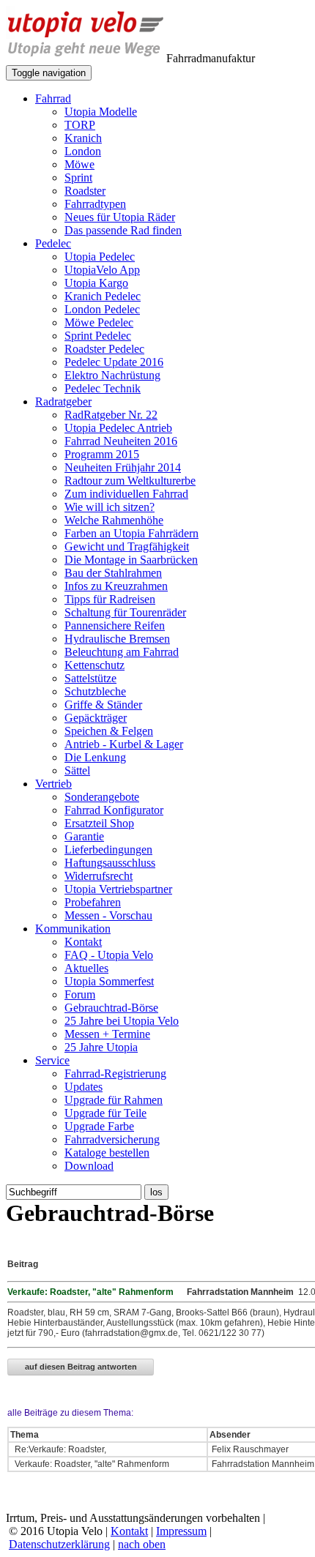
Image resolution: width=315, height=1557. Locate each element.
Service (52, 1060)
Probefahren (92, 902)
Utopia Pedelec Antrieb (118, 428)
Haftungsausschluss (109, 862)
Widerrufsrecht (98, 876)
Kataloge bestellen (106, 1152)
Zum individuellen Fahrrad (126, 494)
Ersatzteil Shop (99, 823)
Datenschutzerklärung (59, 1544)
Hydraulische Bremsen (117, 638)
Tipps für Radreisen (109, 599)
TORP (79, 125)
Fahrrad (53, 98)
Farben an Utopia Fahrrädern (131, 533)
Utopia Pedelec (99, 256)
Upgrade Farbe (99, 1126)
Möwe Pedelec (98, 322)
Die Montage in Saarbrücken (131, 559)
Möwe (79, 164)
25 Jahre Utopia (101, 1047)
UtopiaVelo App (102, 270)
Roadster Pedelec (104, 349)
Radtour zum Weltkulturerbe (130, 480)
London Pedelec (102, 309)
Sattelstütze (90, 678)
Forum (79, 994)
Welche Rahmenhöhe (113, 520)
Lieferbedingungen (108, 849)
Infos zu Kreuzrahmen (116, 586)
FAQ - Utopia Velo (108, 955)
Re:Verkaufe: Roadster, (60, 1449)
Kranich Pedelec (102, 296)
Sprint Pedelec (97, 335)
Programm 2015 (101, 454)
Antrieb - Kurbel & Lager (123, 744)
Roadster (84, 190)
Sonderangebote (101, 797)
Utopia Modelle (100, 111)
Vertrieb (53, 783)
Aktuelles (86, 968)
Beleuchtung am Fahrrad (121, 652)
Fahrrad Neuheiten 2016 (120, 441)
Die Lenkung (95, 757)
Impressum (181, 1531)
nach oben (142, 1544)
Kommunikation (73, 928)
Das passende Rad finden (123, 230)
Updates (83, 1086)
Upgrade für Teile (105, 1113)
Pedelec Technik (102, 388)
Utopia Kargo (96, 283)
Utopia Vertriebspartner (118, 889)
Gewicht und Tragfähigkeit (126, 546)
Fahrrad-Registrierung (115, 1073)
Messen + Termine (107, 1034)
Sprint (78, 177)
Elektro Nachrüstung (112, 375)
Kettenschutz (94, 665)
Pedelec (53, 243)
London (82, 151)
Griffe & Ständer (103, 704)
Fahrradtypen (95, 204)
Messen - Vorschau (108, 915)
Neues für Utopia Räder (119, 217)
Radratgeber (63, 401)
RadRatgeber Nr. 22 (111, 414)
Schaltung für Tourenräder (125, 612)
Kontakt (83, 942)
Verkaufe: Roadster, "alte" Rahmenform (90, 1464)
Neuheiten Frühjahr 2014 (122, 467)
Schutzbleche (95, 691)
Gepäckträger (95, 718)
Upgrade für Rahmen (113, 1100)
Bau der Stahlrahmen (113, 573)
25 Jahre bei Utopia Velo (121, 1021)
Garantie (84, 836)
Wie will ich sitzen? (109, 507)
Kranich (83, 138)
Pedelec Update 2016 (113, 362)
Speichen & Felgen (108, 731)
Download (89, 1166)
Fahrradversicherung (112, 1139)
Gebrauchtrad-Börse (111, 1007)
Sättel (77, 770)
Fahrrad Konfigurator (113, 810)
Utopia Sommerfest (109, 981)
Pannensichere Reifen (114, 625)
